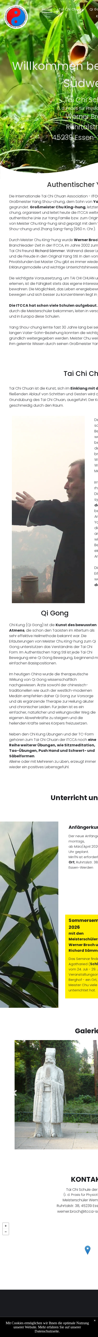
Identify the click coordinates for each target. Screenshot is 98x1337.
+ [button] (6, 1226)
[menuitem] (47, 9)
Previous (14, 1096)
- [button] (6, 1232)
